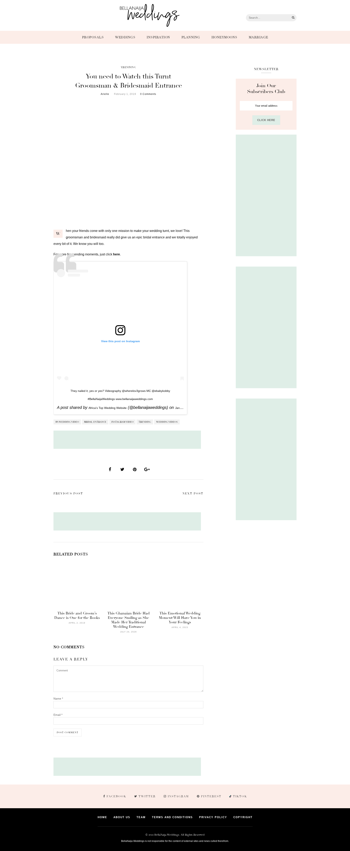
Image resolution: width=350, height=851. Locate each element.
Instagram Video (122, 422)
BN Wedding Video (67, 422)
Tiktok (239, 796)
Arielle (105, 94)
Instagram (178, 796)
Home (102, 817)
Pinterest (211, 796)
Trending (128, 67)
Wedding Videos (167, 422)
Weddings (125, 37)
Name (58, 698)
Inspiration (158, 37)
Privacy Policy (213, 817)
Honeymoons (224, 37)
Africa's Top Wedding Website (108, 407)
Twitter (147, 796)
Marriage (258, 37)
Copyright (243, 817)
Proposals (93, 37)
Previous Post (68, 493)
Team (141, 817)
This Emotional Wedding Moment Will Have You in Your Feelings (180, 617)
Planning (190, 37)
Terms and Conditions (172, 817)
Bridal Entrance (95, 422)
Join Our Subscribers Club (266, 88)
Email (57, 714)
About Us (121, 817)
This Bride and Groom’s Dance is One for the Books (77, 615)
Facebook (116, 796)
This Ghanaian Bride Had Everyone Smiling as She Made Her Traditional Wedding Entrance (128, 620)
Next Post (192, 493)
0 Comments (148, 94)
